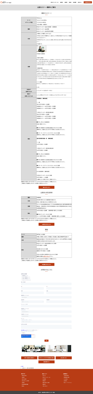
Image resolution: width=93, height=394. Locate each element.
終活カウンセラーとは (54, 2)
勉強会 (70, 2)
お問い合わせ (46, 256)
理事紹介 (44, 380)
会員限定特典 (66, 375)
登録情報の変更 (66, 377)
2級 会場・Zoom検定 (25, 380)
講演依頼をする (46, 361)
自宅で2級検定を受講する (29, 357)
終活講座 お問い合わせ (46, 264)
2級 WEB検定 (24, 379)
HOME (22, 366)
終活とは (44, 375)
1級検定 (65, 2)
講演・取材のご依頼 (46, 382)
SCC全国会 (66, 379)
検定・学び (23, 373)
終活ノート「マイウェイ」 (68, 382)
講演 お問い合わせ (46, 187)
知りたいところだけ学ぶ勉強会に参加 (46, 357)
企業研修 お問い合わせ (46, 224)
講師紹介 (44, 384)
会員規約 (65, 380)
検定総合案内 (24, 375)
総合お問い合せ (64, 357)
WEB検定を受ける (88, 2)
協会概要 (74, 2)
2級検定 (61, 2)
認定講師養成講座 (25, 384)
